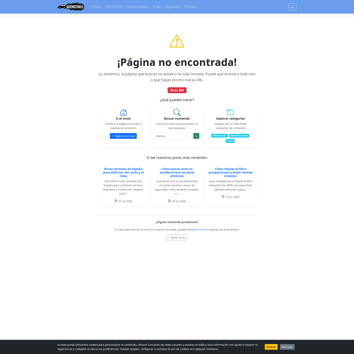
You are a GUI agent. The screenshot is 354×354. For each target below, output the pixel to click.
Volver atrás (178, 237)
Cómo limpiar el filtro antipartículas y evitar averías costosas (231, 172)
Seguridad (172, 7)
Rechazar (287, 347)
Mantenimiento (137, 7)
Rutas (157, 7)
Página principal (125, 136)
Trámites (190, 7)
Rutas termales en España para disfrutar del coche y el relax (123, 172)
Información (113, 7)
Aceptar (271, 347)
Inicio (97, 7)
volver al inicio (197, 229)
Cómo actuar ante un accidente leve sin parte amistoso (177, 172)
